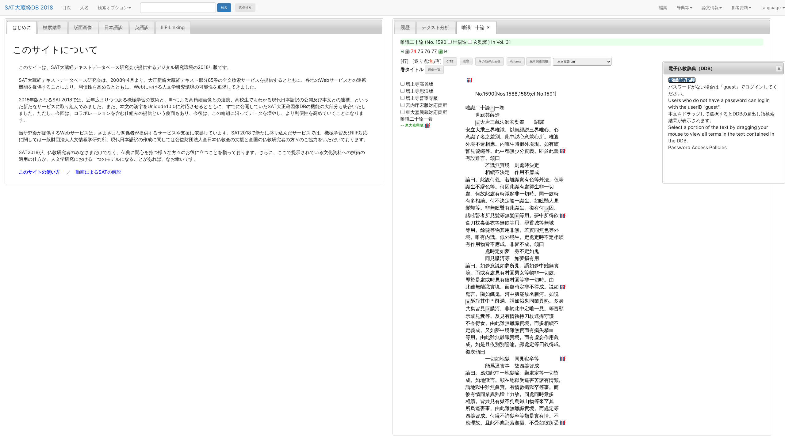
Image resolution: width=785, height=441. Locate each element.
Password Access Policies (697, 147)
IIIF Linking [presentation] (173, 27)
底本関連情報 (539, 61)
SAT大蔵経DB (22, 7)
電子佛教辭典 (682, 80)
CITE (450, 61)
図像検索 (245, 7)
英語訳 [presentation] (142, 27)
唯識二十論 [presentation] (471, 27)
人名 (84, 7)
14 (517, 216)
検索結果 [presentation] (52, 27)
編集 (663, 7)
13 (546, 208)
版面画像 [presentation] (83, 27)
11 (492, 108)
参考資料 (739, 7)
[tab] (22, 27)
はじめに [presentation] (22, 27)
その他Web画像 (489, 61)
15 (468, 301)
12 (478, 123)
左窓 (466, 61)
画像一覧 (434, 69)
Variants (515, 61)
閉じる (779, 69)
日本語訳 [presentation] (113, 27)
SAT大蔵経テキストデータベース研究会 (92, 67)
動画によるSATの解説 (98, 172)
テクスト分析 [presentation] (435, 27)
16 (487, 309)
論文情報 (710, 7)
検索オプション (113, 7)
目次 (66, 7)
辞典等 (682, 7)
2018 (46, 7)
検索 (224, 7)
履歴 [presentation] (405, 27)
